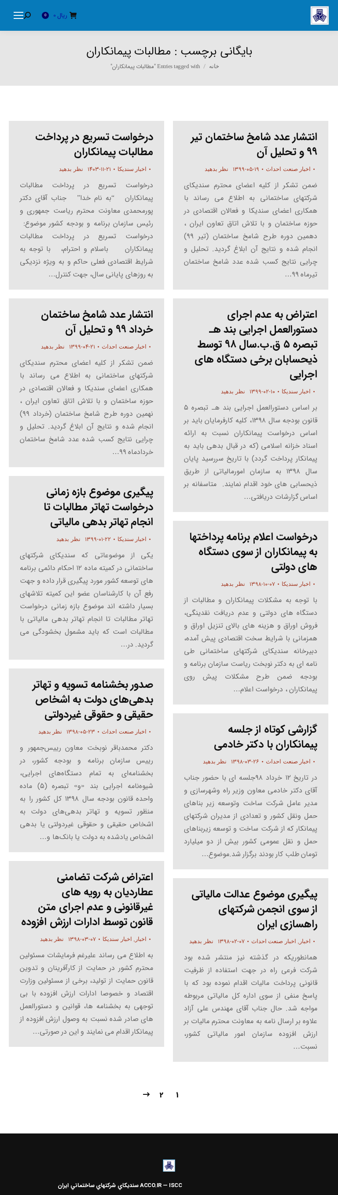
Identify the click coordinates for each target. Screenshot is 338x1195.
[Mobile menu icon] (18, 15)
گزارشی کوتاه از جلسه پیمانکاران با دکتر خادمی (266, 737)
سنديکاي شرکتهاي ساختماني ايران (98, 1185)
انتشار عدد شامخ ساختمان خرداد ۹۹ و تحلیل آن (97, 322)
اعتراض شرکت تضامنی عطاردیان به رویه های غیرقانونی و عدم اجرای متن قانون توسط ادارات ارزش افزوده (87, 899)
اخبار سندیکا (132, 169)
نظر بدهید (71, 169)
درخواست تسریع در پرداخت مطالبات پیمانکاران (94, 144)
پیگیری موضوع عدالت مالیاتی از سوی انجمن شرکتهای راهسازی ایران (254, 909)
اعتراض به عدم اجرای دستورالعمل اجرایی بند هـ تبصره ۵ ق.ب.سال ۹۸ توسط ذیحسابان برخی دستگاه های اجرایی (256, 344)
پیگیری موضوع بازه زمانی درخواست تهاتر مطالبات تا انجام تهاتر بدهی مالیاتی (99, 507)
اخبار (141, 939)
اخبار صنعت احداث (288, 169)
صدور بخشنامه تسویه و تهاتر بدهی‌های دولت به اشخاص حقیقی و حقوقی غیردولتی (93, 699)
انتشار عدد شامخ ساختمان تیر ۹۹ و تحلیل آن (254, 144)
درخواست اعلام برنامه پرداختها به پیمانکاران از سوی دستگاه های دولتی (253, 552)
